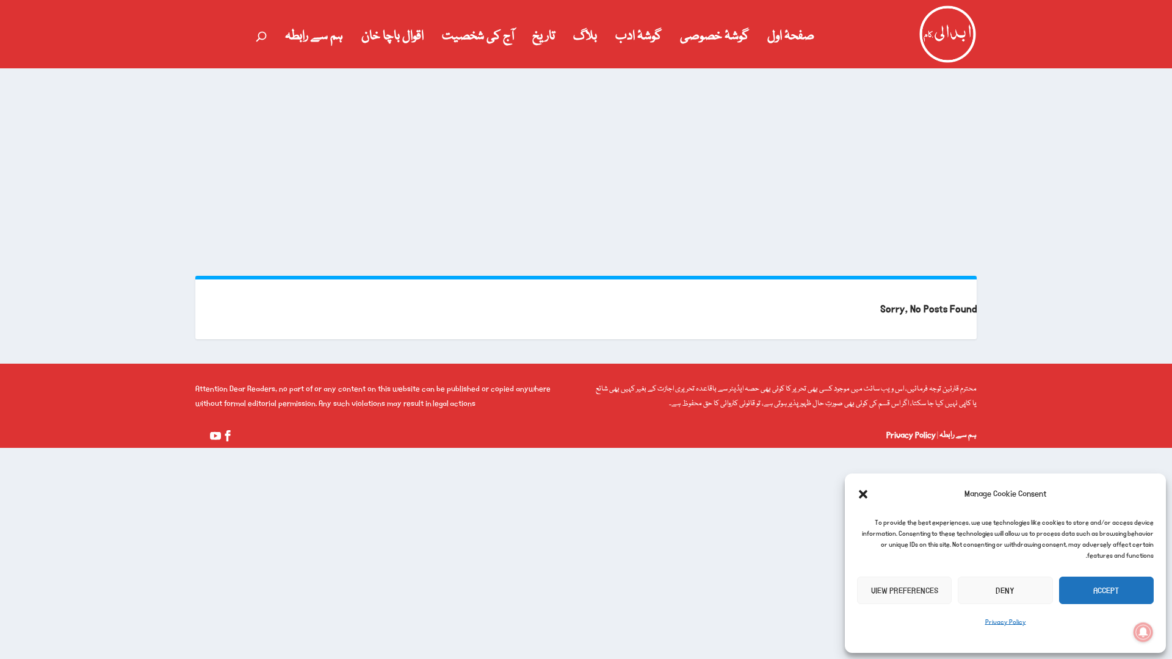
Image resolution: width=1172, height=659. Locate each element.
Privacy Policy (1005, 622)
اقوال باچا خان (392, 39)
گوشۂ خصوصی (714, 39)
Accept (1106, 591)
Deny (1005, 591)
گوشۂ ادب (638, 39)
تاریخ (543, 39)
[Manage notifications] (1143, 632)
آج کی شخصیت (478, 39)
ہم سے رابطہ (314, 39)
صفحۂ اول (790, 39)
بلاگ (585, 39)
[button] (863, 494)
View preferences (904, 591)
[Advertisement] (586, 159)
